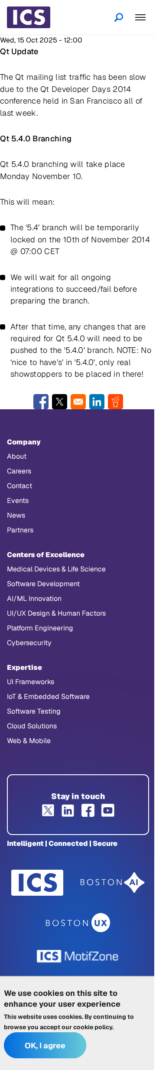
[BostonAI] (113, 882)
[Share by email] (78, 401)
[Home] (28, 17)
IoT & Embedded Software (48, 696)
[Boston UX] (78, 923)
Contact (19, 485)
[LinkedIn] (68, 810)
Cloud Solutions (32, 726)
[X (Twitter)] (48, 810)
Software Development (43, 583)
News (16, 515)
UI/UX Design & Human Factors (56, 613)
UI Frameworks (30, 681)
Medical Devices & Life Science (56, 569)
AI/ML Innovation (34, 598)
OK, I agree (45, 1045)
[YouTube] (107, 810)
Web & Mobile (29, 740)
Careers (19, 471)
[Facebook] (87, 810)
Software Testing (34, 711)
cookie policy (92, 1027)
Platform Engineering (40, 628)
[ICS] (37, 883)
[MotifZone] (78, 956)
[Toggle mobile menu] (140, 17)
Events (18, 500)
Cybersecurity (29, 642)
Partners (20, 530)
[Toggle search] (119, 17)
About (16, 456)
